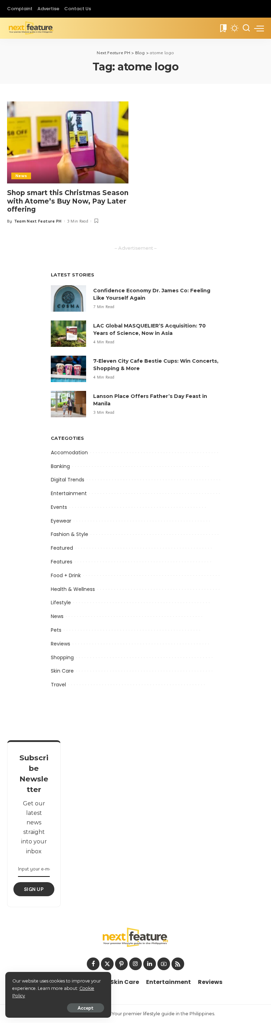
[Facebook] (93, 963)
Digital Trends (67, 479)
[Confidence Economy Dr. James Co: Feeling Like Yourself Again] (68, 298)
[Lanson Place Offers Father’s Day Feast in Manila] (68, 404)
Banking (60, 466)
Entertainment (69, 493)
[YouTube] (163, 963)
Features (61, 561)
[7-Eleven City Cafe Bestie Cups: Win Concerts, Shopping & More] (68, 369)
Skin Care (62, 670)
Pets (56, 630)
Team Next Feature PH (38, 221)
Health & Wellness (73, 589)
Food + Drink (66, 575)
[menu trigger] (259, 28)
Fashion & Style (69, 534)
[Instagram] (135, 963)
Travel (58, 684)
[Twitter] (107, 963)
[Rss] (177, 963)
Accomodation (69, 452)
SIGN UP (34, 889)
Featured (62, 547)
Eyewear (61, 520)
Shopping (62, 657)
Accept (86, 1008)
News (21, 175)
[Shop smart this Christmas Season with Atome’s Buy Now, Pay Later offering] (67, 142)
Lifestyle (61, 602)
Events (59, 507)
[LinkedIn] (149, 963)
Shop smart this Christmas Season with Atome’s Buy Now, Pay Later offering (67, 201)
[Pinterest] (121, 963)
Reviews (60, 643)
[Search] (246, 28)
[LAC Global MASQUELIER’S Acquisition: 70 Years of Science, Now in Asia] (68, 333)
